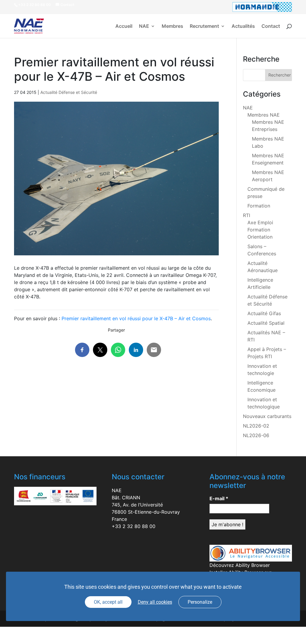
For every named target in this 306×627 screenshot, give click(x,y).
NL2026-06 (256, 435)
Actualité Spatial (265, 323)
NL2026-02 (256, 426)
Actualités (243, 26)
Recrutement (204, 26)
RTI (246, 215)
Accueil (123, 26)
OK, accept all (108, 602)
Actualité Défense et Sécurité (68, 92)
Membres (172, 26)
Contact (270, 26)
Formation (258, 206)
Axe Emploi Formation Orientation (260, 229)
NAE (144, 26)
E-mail (218, 498)
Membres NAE (263, 115)
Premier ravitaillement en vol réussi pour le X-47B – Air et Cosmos (136, 318)
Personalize (200, 602)
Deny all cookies (155, 602)
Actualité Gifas (264, 313)
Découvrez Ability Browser (239, 565)
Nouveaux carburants (267, 416)
